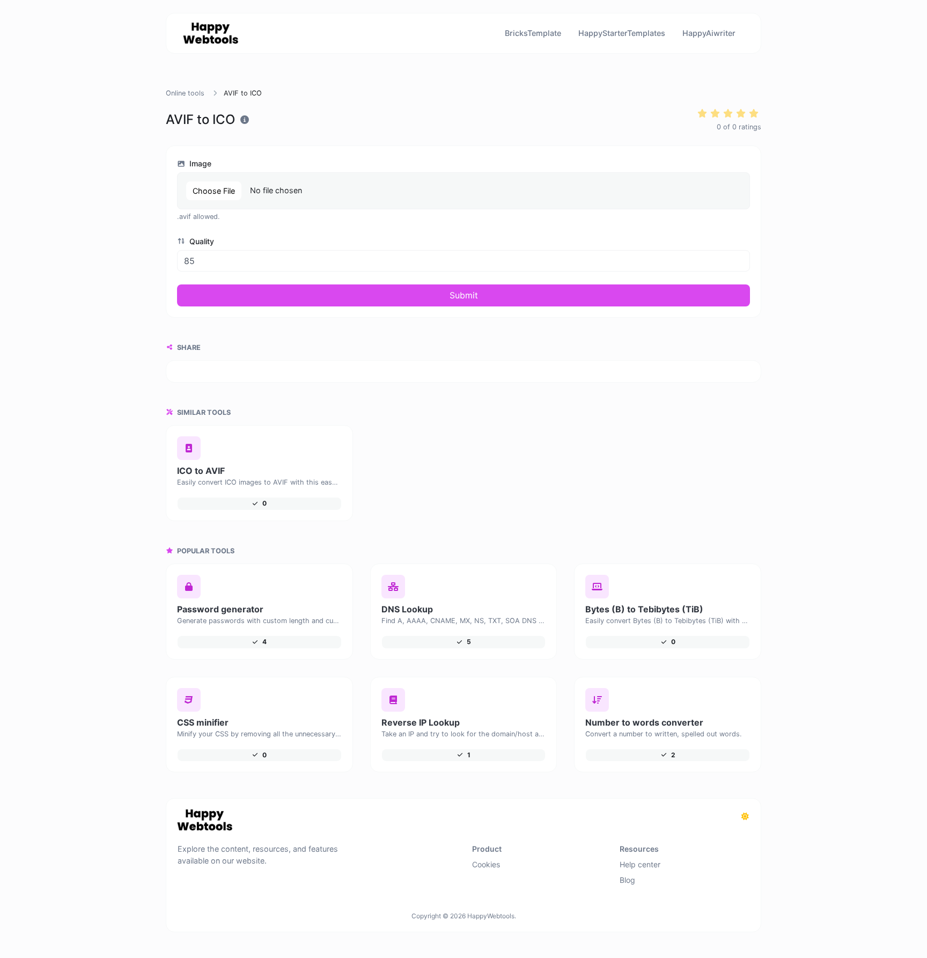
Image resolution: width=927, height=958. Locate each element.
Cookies (486, 864)
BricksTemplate (533, 33)
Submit (464, 295)
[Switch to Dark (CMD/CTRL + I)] (745, 816)
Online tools (185, 93)
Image (199, 163)
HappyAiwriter (708, 33)
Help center (640, 864)
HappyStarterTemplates (621, 33)
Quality (200, 241)
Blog (627, 879)
